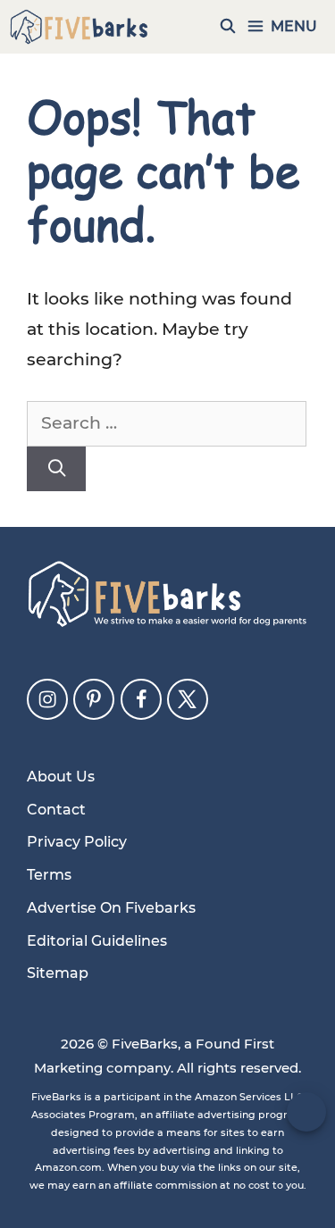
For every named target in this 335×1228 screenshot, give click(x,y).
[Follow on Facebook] (141, 699)
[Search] (56, 469)
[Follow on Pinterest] (93, 699)
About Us (61, 776)
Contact (56, 809)
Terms (49, 874)
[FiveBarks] (79, 27)
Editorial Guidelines (97, 940)
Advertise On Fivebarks (111, 907)
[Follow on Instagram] (47, 699)
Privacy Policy (77, 841)
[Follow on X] (187, 699)
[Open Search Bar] (228, 27)
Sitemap (57, 973)
